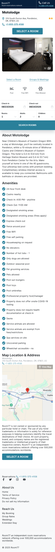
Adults (22, 113)
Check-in (5, 103)
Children (41, 113)
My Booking (8, 513)
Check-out (33, 103)
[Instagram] (17, 480)
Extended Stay (9, 522)
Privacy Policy (9, 498)
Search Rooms (27, 125)
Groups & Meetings (39, 79)
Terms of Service (10, 495)
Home (5, 491)
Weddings (7, 519)
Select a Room (27, 31)
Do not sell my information (15, 501)
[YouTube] (24, 480)
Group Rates (8, 516)
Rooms (4, 113)
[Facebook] (3, 480)
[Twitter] (10, 480)
